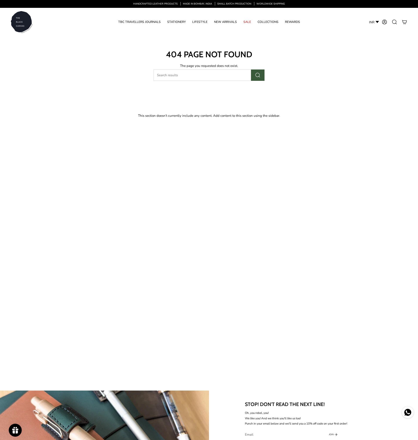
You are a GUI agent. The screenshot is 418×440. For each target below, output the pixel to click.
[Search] (258, 75)
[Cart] (404, 22)
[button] (139, 22)
